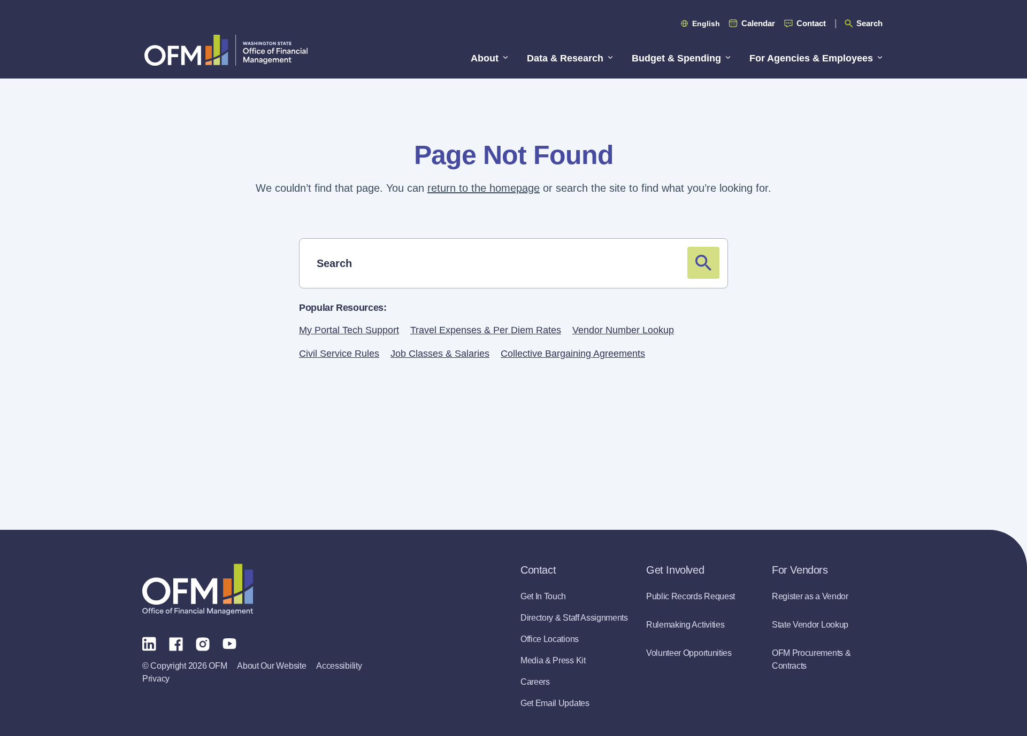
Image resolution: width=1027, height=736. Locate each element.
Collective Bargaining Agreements (573, 353)
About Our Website (271, 665)
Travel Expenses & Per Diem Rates (485, 330)
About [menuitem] (485, 58)
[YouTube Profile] (229, 643)
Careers (535, 681)
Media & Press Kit (553, 660)
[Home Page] (197, 589)
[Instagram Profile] (203, 643)
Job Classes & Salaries (439, 353)
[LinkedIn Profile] (149, 643)
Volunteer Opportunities (689, 652)
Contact (811, 23)
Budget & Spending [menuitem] (676, 58)
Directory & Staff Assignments (574, 617)
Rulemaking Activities (685, 624)
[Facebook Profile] (176, 643)
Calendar (758, 23)
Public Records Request (690, 596)
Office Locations (549, 639)
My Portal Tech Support (349, 330)
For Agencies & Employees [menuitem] (811, 58)
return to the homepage (483, 188)
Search (869, 23)
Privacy (156, 678)
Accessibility (339, 665)
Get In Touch (543, 596)
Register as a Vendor (810, 596)
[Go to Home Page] (226, 50)
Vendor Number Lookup (623, 330)
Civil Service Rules (339, 353)
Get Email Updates (554, 703)
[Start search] (703, 263)
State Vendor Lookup (810, 624)
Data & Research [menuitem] (565, 58)
